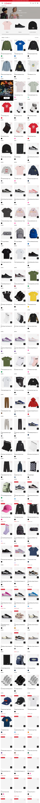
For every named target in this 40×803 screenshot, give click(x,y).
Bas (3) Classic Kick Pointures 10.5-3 (20, 304)
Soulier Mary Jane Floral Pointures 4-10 (19, 625)
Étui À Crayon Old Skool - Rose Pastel (32, 538)
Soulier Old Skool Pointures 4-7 (6, 283)
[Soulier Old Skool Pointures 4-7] (6, 275)
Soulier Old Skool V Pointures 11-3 (19, 581)
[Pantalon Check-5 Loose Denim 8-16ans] (20, 424)
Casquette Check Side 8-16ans (6, 517)
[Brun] (1, 413)
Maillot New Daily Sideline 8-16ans (33, 517)
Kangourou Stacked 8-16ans (18, 454)
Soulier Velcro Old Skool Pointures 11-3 (19, 348)
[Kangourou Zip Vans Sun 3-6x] (33, 212)
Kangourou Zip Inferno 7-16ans (19, 750)
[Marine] (28, 181)
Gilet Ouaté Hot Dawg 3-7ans (5, 178)
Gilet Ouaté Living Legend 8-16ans (6, 53)
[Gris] (1, 181)
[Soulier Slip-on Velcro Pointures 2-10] (33, 616)
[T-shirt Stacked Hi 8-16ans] (33, 296)
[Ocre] (15, 628)
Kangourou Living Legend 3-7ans (33, 178)
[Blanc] (15, 264)
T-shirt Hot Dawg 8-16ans (32, 136)
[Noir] (28, 56)
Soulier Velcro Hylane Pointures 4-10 (19, 496)
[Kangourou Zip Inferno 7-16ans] (20, 742)
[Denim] (15, 477)
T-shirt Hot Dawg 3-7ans (5, 115)
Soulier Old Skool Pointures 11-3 (33, 432)
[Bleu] (1, 76)
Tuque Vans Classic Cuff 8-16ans (6, 156)
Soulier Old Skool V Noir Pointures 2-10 (6, 582)
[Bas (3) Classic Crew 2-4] (20, 783)
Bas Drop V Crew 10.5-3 (31, 791)
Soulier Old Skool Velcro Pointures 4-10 (6, 603)
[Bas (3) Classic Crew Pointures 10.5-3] (6, 296)
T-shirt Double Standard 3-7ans (6, 390)
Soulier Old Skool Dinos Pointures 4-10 (33, 157)
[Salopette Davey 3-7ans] (20, 466)
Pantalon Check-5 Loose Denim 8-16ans (19, 433)
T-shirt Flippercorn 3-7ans (32, 74)
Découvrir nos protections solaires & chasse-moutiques (20, 0)
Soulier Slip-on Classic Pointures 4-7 (33, 646)
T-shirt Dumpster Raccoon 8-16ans (33, 283)
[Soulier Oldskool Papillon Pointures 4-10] (20, 551)
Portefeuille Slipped (17, 156)
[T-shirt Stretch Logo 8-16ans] (33, 701)
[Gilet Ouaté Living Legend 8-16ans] (6, 45)
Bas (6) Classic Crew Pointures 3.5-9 (6, 454)
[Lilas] (1, 541)
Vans (5, 5)
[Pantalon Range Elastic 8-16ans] (6, 402)
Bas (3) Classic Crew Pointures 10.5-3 (6, 305)
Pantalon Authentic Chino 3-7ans (6, 474)
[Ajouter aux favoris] (11, 41)
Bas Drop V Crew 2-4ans (18, 115)
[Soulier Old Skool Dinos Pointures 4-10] (33, 148)
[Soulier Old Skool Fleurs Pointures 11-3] (20, 191)
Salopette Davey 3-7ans (18, 474)
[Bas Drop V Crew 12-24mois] (33, 107)
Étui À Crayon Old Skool (4, 241)
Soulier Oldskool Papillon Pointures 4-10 (19, 560)
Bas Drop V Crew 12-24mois (32, 115)
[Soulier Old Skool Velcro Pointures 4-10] (6, 594)
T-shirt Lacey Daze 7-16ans (32, 559)
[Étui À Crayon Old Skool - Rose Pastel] (33, 529)
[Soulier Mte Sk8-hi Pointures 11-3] (6, 742)
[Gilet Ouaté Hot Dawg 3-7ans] (6, 170)
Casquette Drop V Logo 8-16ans (6, 709)
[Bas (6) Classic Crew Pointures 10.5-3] (20, 318)
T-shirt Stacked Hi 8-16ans (32, 304)
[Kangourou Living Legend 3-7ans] (33, 170)
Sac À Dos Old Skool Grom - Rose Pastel (19, 538)
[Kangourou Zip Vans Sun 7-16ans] (20, 212)
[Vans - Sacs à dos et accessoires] (32, 25)
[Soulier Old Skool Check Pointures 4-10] (33, 594)
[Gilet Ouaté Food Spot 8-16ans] (33, 45)
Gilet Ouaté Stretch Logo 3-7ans (33, 390)
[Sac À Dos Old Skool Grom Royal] (33, 233)
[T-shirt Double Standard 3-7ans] (33, 87)
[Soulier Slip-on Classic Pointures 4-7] (33, 638)
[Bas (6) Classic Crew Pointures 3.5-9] (6, 446)
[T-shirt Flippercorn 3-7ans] (33, 66)
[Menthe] (28, 97)
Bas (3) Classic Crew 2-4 (18, 791)
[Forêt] (28, 753)
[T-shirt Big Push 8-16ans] (6, 721)
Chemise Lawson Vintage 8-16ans (6, 74)
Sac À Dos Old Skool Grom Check (6, 495)
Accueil (3, 5)
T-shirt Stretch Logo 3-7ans (18, 53)
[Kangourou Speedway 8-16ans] (20, 66)
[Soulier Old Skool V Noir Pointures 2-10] (6, 573)
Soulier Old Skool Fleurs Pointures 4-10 (6, 200)
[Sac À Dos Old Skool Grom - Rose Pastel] (20, 529)
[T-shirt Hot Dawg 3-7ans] (6, 107)
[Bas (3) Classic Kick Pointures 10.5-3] (20, 296)
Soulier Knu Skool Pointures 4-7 (19, 283)
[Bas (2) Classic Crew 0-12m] (20, 361)
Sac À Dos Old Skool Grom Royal (33, 241)
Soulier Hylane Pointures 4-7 (18, 646)
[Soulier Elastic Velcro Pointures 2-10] (6, 551)
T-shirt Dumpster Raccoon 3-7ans (6, 369)
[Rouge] (1, 118)
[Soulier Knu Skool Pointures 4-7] (20, 275)
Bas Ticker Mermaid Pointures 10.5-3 (6, 538)
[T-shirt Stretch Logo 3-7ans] (20, 45)
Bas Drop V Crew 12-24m (5, 791)
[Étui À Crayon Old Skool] (6, 233)
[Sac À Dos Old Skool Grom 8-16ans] (20, 660)
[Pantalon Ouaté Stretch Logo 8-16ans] (6, 424)
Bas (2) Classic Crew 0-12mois (32, 369)
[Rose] (15, 97)
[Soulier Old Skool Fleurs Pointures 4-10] (6, 191)
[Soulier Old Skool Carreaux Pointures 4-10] (6, 616)
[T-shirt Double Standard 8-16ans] (6, 254)
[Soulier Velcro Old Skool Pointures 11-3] (20, 339)
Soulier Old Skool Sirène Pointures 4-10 (33, 496)
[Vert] (1, 56)
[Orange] (28, 732)
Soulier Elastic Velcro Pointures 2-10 (6, 559)
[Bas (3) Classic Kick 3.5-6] (20, 680)
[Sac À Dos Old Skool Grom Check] (6, 487)
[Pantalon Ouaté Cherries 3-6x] (6, 763)
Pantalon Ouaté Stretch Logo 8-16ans (6, 433)
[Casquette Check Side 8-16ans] (6, 509)
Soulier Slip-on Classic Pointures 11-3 (6, 647)
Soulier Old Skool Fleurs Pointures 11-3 (19, 200)
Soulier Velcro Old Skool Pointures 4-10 (6, 348)
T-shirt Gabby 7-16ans (17, 178)
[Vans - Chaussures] (20, 25)
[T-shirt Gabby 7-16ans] (20, 170)
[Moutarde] (28, 306)
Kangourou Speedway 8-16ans (19, 74)
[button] (38, 3)
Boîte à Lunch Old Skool (18, 241)
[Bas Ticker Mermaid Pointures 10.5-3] (6, 529)
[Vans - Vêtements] (7, 25)
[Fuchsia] (1, 519)
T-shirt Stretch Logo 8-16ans (32, 709)
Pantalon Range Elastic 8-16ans (6, 410)
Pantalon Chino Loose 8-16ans (32, 750)
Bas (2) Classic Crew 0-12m (18, 369)
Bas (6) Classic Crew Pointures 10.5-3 (20, 327)
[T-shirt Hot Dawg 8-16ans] (33, 128)
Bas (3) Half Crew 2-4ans (5, 136)
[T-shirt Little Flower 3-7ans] (20, 87)
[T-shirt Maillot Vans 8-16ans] (20, 509)
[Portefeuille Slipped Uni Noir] (6, 660)
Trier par (3, 37)
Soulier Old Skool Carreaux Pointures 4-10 (5, 625)
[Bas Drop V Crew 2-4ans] (20, 107)
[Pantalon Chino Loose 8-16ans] (33, 742)
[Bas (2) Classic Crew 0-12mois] (33, 361)
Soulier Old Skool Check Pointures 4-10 (33, 603)
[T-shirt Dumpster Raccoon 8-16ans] (33, 275)
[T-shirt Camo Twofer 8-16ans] (33, 318)
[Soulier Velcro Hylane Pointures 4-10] (20, 487)
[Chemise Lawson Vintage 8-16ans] (6, 66)
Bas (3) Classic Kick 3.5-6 (18, 688)
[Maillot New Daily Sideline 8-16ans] (33, 509)
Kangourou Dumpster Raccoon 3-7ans (33, 411)
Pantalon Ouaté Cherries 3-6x (5, 771)
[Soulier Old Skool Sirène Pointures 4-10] (33, 487)
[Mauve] (1, 351)
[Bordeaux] (15, 286)
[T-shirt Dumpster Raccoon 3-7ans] (6, 361)
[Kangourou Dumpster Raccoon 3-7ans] (33, 402)
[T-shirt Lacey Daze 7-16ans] (33, 551)
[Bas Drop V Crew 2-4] (33, 763)
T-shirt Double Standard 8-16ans (6, 262)
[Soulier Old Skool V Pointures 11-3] (20, 573)
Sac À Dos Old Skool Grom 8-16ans (19, 668)
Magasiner (6, 97)
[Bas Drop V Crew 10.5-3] (33, 783)
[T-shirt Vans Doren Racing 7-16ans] (6, 212)
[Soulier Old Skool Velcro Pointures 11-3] (33, 254)
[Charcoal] (28, 584)
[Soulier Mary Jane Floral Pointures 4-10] (20, 616)
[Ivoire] (28, 76)
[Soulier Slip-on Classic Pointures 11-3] (6, 638)
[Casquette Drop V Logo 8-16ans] (6, 701)
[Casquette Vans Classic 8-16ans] (20, 721)
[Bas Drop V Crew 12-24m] (6, 783)
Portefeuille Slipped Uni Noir (5, 668)
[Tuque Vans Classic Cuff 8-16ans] (6, 148)
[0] (35, 3)
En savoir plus (20, 15)
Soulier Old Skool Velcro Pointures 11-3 (33, 263)
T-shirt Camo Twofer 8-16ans (32, 326)
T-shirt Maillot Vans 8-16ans (18, 517)
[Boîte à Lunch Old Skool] (20, 233)
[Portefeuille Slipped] (20, 148)
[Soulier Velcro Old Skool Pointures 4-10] (6, 339)
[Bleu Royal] (15, 56)
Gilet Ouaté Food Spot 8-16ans (32, 53)
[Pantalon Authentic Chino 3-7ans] (6, 466)
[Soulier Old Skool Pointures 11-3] (33, 424)
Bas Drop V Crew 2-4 (31, 771)
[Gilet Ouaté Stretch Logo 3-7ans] (33, 382)
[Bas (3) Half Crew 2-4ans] (6, 128)
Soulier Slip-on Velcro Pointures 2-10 (33, 625)
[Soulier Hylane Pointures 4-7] (20, 638)
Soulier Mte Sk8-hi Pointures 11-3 (6, 750)
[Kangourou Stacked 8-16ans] (20, 446)
